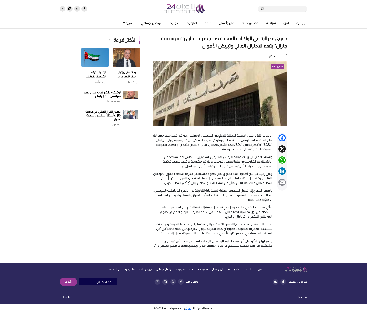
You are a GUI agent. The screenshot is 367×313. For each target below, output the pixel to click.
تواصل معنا (192, 281)
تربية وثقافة (145, 269)
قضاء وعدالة (250, 23)
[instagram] (70, 9)
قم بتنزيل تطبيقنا (298, 281)
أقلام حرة (130, 269)
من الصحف (115, 269)
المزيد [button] (129, 23)
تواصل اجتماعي (151, 23)
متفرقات (203, 269)
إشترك (68, 281)
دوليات (173, 23)
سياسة (271, 23)
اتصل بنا (302, 296)
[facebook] (84, 9)
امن (286, 23)
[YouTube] (157, 282)
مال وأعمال (226, 23)
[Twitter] (173, 282)
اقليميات (191, 23)
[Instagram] (165, 282)
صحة (208, 23)
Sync (188, 308)
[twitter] (77, 9)
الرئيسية (301, 23)
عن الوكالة (67, 296)
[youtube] (62, 9)
